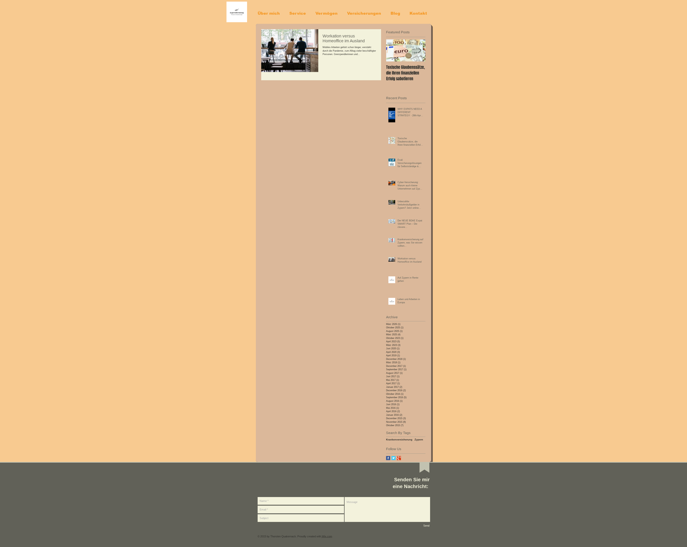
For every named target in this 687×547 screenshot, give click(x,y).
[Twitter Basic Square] (393, 458)
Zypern (419, 439)
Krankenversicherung (399, 439)
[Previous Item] (391, 50)
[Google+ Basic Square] (399, 458)
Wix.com (326, 536)
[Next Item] (419, 50)
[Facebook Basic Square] (388, 458)
